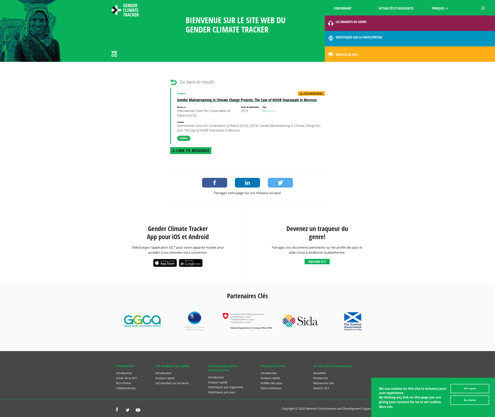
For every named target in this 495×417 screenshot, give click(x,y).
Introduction (124, 373)
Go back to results (197, 82)
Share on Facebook (214, 183)
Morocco (269, 111)
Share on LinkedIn (247, 183)
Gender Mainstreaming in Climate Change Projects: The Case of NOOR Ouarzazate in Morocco (247, 99)
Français (438, 8)
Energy (184, 138)
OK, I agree (470, 388)
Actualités (319, 373)
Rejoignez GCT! (317, 262)
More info (386, 406)
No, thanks (470, 400)
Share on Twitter (280, 183)
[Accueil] (125, 10)
